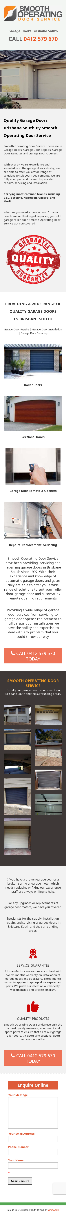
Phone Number (18, 1147)
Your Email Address (21, 1133)
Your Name (15, 1160)
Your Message (18, 1095)
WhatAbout (53, 1209)
